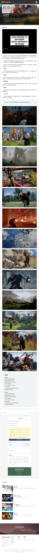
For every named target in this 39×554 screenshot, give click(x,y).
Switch (12, 456)
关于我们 (12, 539)
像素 (20, 456)
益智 (27, 459)
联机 (27, 461)
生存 (25, 459)
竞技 (15, 461)
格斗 (20, 459)
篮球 (19, 461)
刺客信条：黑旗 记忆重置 (33, 412)
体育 (18, 456)
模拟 (23, 459)
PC (9, 456)
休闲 (16, 456)
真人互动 (10, 461)
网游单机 (25, 461)
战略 (14, 459)
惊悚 (12, 459)
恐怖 (9, 459)
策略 (17, 461)
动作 (25, 456)
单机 (27, 456)
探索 (16, 459)
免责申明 (12, 542)
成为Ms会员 (22, 530)
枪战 (18, 459)
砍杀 (13, 461)
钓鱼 (9, 464)
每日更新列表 (16, 530)
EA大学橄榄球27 (4, 412)
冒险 (23, 456)
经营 (21, 461)
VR (14, 456)
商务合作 (18, 539)
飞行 (14, 464)
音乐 (12, 464)
